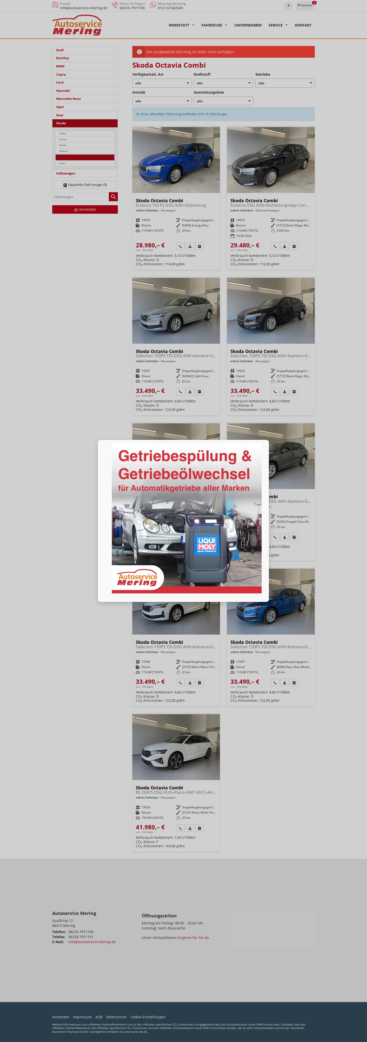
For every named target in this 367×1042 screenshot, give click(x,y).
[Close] (268, 439)
